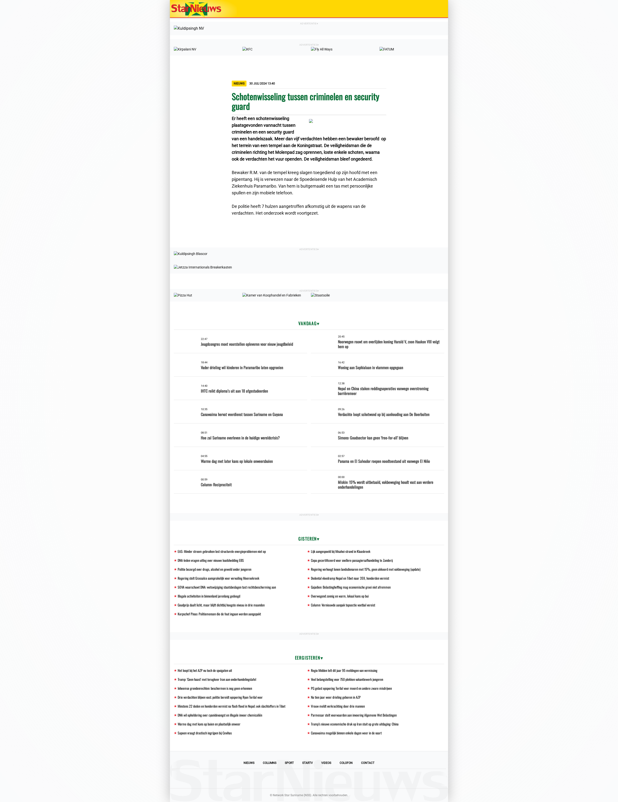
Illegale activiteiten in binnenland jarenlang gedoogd (209, 595)
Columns (269, 763)
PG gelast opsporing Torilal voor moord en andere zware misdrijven (351, 688)
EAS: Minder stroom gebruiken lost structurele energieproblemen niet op (222, 551)
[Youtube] (292, 778)
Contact (367, 763)
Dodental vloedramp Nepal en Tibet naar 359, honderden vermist (350, 578)
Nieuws (249, 763)
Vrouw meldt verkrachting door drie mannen (338, 706)
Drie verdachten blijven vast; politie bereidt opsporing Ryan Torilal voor (220, 697)
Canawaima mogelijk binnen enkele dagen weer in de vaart (346, 732)
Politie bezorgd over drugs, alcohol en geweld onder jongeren (214, 569)
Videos (326, 763)
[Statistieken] (445, 798)
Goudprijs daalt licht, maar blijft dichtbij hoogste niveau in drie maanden (221, 604)
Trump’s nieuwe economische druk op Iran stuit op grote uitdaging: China (355, 723)
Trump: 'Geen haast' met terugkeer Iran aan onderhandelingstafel (217, 679)
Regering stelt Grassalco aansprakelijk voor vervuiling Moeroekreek (218, 578)
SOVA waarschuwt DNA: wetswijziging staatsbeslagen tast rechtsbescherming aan (227, 587)
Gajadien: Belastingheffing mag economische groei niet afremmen (351, 587)
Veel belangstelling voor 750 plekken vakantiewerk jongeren (347, 679)
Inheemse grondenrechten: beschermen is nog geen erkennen (215, 688)
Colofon (346, 763)
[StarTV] (433, 9)
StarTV (307, 763)
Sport (289, 763)
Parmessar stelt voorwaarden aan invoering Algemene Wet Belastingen (354, 715)
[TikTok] (325, 778)
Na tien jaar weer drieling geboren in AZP (336, 697)
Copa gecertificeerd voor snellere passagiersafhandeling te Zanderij (352, 560)
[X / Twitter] (309, 778)
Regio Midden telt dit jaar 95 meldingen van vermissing (344, 670)
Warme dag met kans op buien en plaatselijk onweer (209, 723)
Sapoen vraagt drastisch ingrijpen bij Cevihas (205, 732)
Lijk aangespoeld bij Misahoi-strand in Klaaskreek (340, 551)
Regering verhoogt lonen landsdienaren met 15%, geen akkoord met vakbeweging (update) (366, 569)
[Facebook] (276, 778)
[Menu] (439, 9)
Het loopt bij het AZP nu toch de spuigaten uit (205, 670)
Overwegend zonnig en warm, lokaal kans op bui (340, 595)
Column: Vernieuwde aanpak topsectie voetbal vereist (343, 604)
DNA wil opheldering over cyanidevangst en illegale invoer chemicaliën (220, 715)
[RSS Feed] (342, 778)
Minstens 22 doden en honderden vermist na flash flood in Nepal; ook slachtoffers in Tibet (231, 706)
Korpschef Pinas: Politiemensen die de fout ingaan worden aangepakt (219, 613)
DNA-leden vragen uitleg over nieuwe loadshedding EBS (211, 560)
